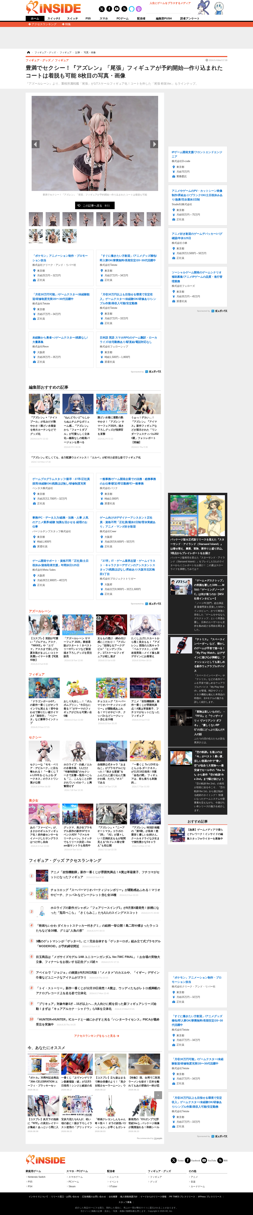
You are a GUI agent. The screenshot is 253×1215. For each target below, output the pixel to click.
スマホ (104, 18)
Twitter (180, 1160)
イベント (114, 1181)
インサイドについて (38, 1196)
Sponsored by (137, 372)
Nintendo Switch (36, 1177)
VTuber (113, 1186)
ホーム (35, 18)
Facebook (195, 1160)
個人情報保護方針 (129, 1196)
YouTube (212, 1160)
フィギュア (37, 674)
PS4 (30, 1186)
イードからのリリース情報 (153, 1196)
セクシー (35, 737)
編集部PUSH (164, 18)
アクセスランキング (44, 24)
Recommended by (145, 1138)
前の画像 (36, 144)
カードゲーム (198, 1186)
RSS (226, 1160)
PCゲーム (123, 18)
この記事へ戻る (96, 205)
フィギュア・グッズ (159, 1171)
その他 (192, 1171)
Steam (72, 1186)
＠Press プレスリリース (210, 1196)
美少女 (33, 800)
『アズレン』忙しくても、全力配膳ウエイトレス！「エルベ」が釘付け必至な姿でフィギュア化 (85, 459)
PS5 (88, 18)
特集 (68, 24)
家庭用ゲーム (33, 1171)
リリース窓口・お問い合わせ (65, 1196)
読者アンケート (190, 18)
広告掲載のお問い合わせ (94, 1196)
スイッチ (72, 18)
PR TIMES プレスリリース (182, 1196)
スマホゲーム (76, 1177)
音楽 (193, 1181)
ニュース (114, 1177)
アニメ (194, 1177)
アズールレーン (40, 611)
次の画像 (154, 144)
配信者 (141, 18)
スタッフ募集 (125, 1202)
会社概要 (113, 1196)
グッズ (153, 1181)
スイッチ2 (53, 18)
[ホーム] (28, 52)
